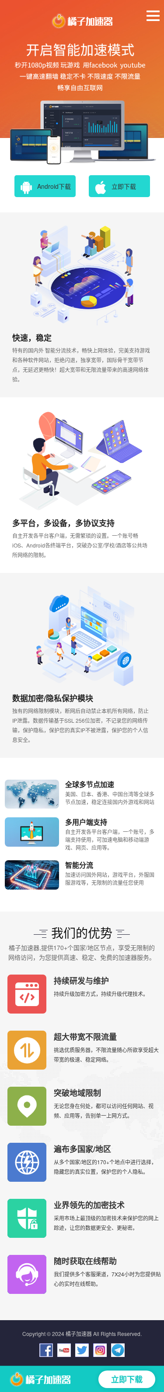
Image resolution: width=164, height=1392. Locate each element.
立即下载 (124, 186)
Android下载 (54, 186)
